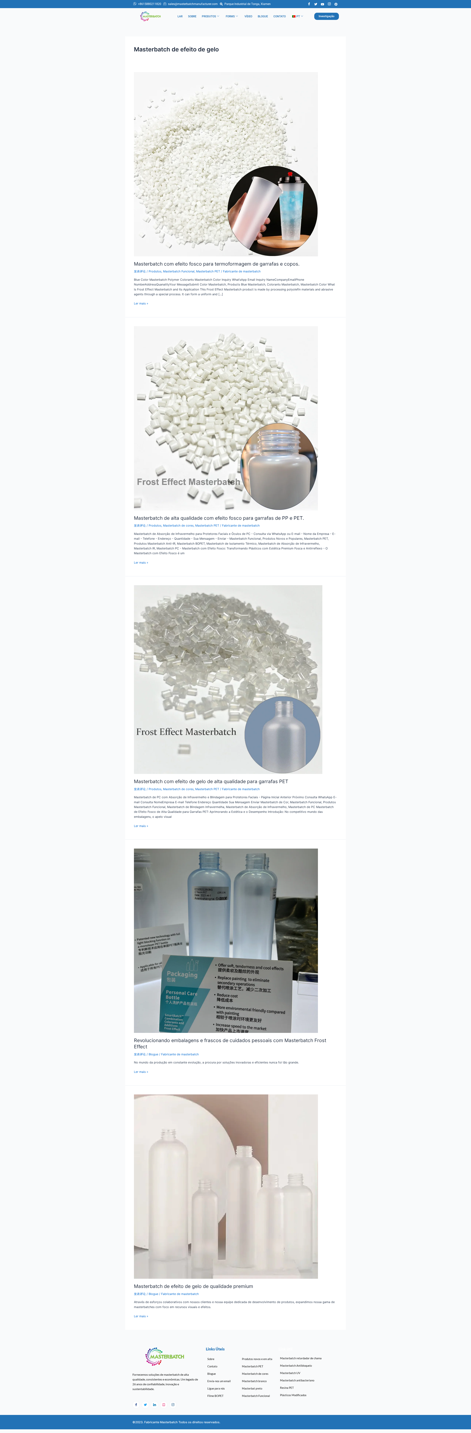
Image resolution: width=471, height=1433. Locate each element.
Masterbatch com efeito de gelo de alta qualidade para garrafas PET (211, 781)
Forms (230, 16)
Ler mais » (141, 303)
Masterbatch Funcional (178, 271)
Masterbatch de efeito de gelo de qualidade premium (193, 1286)
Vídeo (248, 16)
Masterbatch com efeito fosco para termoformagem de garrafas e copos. (217, 264)
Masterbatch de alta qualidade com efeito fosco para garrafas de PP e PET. (219, 518)
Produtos (209, 16)
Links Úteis (215, 1349)
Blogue (263, 16)
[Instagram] (173, 1404)
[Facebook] (309, 4)
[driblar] (163, 1404)
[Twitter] (315, 3)
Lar (180, 16)
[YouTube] (322, 3)
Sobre (192, 16)
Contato (279, 16)
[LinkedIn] (154, 1404)
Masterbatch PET (208, 271)
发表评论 (140, 271)
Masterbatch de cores (178, 525)
